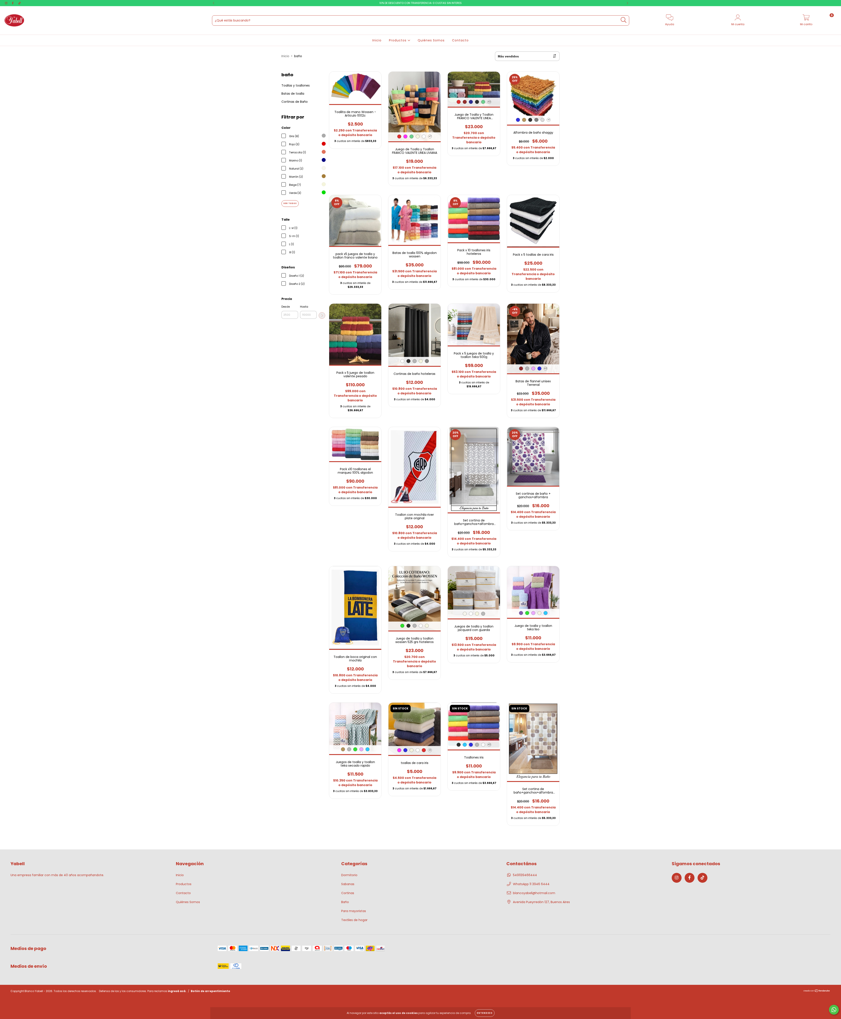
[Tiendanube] (816, 991)
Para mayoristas (353, 911)
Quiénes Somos (431, 40)
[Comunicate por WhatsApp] (834, 1010)
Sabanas (347, 884)
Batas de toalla (292, 93)
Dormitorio (349, 875)
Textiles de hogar (354, 920)
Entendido (485, 1013)
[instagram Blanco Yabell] (6, 3)
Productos (398, 40)
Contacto (460, 40)
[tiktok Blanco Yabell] (19, 3)
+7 (430, 136)
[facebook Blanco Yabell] (13, 3)
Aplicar (322, 315)
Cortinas (347, 893)
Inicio (377, 40)
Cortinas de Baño (294, 101)
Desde (285, 306)
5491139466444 (525, 875)
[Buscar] (623, 20)
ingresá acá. (177, 991)
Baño (345, 902)
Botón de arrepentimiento (210, 991)
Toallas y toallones (295, 85)
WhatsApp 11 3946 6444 (531, 884)
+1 (549, 119)
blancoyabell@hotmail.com (534, 893)
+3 (489, 101)
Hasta (304, 306)
